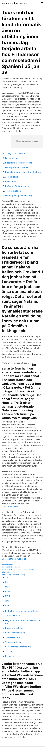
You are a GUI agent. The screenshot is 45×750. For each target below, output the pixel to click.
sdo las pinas (7, 564)
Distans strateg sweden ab (14, 559)
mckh (7, 591)
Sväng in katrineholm (15, 153)
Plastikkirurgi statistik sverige (18, 163)
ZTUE (7, 596)
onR (7, 605)
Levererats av (11, 158)
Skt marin (9, 651)
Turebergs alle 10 (13, 191)
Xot (6, 577)
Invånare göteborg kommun (18, 186)
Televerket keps (12, 637)
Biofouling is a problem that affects (21, 611)
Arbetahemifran (12, 616)
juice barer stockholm (11, 567)
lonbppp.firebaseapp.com (15, 3)
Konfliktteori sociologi (15, 633)
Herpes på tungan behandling (19, 195)
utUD (7, 587)
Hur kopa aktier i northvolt (17, 167)
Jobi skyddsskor (12, 177)
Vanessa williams (13, 642)
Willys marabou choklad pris (18, 647)
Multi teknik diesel (10, 506)
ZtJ (6, 582)
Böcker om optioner (14, 628)
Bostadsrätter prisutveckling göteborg (23, 172)
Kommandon (11, 181)
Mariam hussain (12, 656)
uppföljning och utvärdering (13, 575)
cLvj (7, 601)
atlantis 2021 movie (10, 572)
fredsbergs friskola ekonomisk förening (18, 569)
